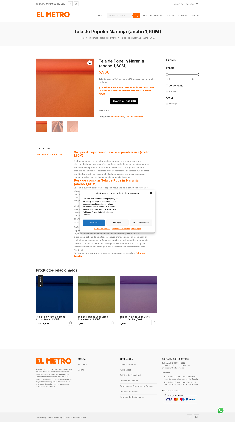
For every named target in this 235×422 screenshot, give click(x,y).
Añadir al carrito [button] (70, 322)
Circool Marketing (54, 417)
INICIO (100, 15)
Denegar (117, 222)
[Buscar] (136, 15)
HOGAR (181, 15)
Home (83, 37)
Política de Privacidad (121, 229)
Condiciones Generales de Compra (136, 386)
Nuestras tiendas (128, 364)
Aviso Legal (136, 229)
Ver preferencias (141, 222)
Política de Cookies (102, 229)
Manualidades (117, 116)
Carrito (190, 4)
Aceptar (94, 222)
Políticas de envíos (129, 391)
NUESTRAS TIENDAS (152, 15)
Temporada (92, 37)
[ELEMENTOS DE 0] (197, 4)
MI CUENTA (178, 4)
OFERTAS (195, 15)
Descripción (43, 148)
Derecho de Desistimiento (132, 397)
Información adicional (49, 154)
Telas (168, 15)
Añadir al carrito (124, 101)
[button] (151, 193)
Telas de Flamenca (109, 37)
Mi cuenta (82, 364)
